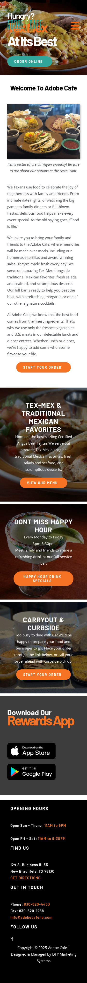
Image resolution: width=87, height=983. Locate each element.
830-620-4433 (37, 904)
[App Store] (31, 744)
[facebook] (12, 939)
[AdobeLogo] (24, 18)
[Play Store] (31, 765)
